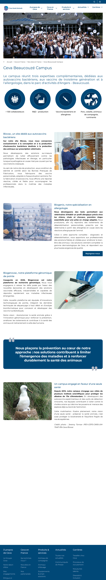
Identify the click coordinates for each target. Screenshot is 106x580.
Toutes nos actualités (59, 557)
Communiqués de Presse (61, 563)
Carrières (77, 550)
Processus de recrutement (78, 563)
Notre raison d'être (8, 566)
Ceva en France (25, 551)
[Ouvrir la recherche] (94, 2)
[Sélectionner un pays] (100, 2)
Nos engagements (9, 572)
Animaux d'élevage (42, 566)
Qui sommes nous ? (26, 559)
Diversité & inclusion (77, 576)
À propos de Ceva (8, 551)
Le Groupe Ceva (7, 559)
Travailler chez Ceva (78, 557)
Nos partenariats (26, 572)
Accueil (9, 62)
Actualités (60, 550)
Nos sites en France (26, 566)
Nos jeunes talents (77, 570)
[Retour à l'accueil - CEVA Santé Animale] (14, 8)
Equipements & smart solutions (43, 573)
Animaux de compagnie (43, 559)
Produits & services (43, 551)
